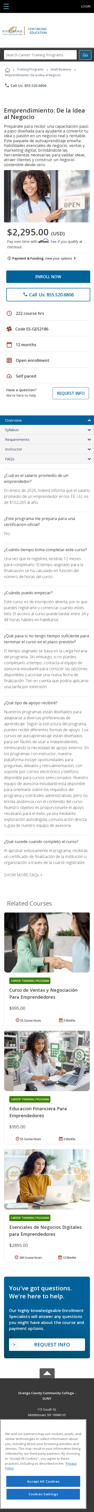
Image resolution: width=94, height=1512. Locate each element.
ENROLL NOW (48, 276)
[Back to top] (47, 1392)
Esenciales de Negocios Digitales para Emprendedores (45, 1230)
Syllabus (12, 429)
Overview (13, 420)
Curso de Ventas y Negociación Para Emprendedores (43, 993)
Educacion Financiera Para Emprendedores (38, 1112)
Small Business (60, 69)
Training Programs (30, 69)
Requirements (17, 439)
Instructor (13, 449)
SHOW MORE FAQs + (23, 875)
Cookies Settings (43, 1494)
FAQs (9, 458)
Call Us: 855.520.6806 (25, 85)
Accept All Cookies (43, 1481)
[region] (43, 1464)
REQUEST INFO (71, 393)
